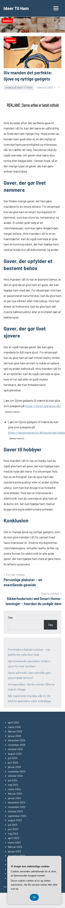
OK (34, 897)
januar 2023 (14, 851)
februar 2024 (15, 793)
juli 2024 (13, 780)
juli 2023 (12, 824)
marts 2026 (14, 727)
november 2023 (16, 806)
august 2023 (15, 820)
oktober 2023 (15, 811)
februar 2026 (15, 731)
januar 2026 (14, 735)
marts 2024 (14, 789)
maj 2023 (13, 833)
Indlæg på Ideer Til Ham (18, 87)
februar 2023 (15, 846)
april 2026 (13, 722)
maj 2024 (13, 784)
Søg (10, 617)
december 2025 (16, 740)
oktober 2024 (15, 775)
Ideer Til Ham (16, 8)
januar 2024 (14, 798)
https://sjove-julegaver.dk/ (43, 406)
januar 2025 (14, 766)
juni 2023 (13, 829)
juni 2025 (13, 762)
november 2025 (16, 744)
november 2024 (16, 771)
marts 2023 (14, 842)
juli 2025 (12, 758)
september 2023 (17, 815)
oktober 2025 (15, 749)
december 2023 (16, 802)
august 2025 (15, 753)
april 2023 (13, 837)
